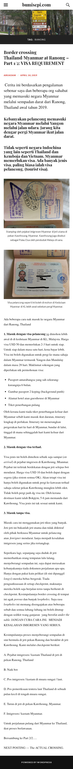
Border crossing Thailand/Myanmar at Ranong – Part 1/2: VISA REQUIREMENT (36, 57)
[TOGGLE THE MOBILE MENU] (6, 5)
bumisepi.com (36, 4)
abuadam (10, 75)
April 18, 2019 (28, 75)
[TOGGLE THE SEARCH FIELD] (67, 5)
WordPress (44, 762)
